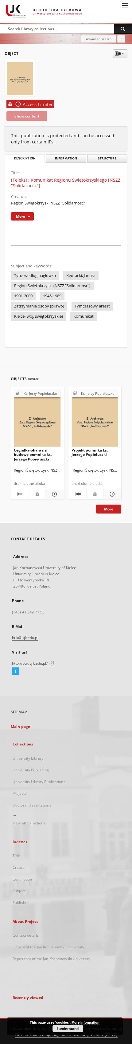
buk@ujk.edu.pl (25, 637)
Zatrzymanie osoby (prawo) (39, 306)
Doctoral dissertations (32, 805)
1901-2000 (23, 296)
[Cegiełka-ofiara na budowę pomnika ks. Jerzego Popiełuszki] (37, 420)
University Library (28, 758)
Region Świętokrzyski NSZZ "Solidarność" (48, 203)
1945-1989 (52, 296)
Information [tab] (66, 158)
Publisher (21, 902)
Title (16, 855)
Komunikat (83, 316)
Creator (19, 867)
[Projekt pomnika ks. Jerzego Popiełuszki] (95, 420)
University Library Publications (39, 781)
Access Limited (38, 104)
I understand (68, 1028)
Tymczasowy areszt (92, 306)
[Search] (123, 29)
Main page (20, 726)
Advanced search (98, 39)
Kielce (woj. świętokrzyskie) (38, 316)
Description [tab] (25, 158)
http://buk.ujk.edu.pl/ (30, 663)
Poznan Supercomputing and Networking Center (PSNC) (66, 1034)
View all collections (29, 823)
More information (85, 1022)
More (108, 509)
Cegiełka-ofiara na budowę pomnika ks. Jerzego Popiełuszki (33, 454)
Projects (20, 793)
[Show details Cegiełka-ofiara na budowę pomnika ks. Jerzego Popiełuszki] (54, 494)
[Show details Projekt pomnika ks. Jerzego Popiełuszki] (111, 494)
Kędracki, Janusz (80, 275)
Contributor (23, 879)
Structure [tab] (107, 158)
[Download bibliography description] (20, 494)
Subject (19, 890)
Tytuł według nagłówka (35, 275)
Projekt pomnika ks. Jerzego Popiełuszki (90, 452)
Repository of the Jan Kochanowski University (51, 958)
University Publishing (31, 770)
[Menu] (124, 5)
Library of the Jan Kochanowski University (48, 947)
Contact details (26, 935)
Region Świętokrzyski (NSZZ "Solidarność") (52, 285)
